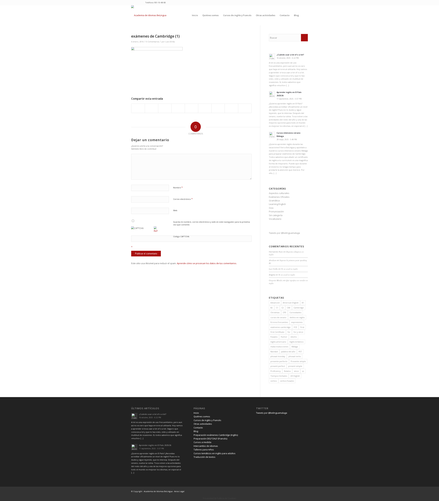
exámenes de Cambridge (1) (155, 36)
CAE (288, 307)
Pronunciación (276, 211)
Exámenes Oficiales (279, 196)
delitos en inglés (297, 317)
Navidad (274, 351)
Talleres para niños (204, 449)
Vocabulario (275, 218)
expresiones (296, 322)
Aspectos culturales (279, 193)
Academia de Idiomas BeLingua (158, 491)
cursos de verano (278, 317)
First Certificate (277, 332)
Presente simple (298, 361)
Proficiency (275, 371)
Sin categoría (275, 215)
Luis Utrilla (170, 41)
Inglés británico (296, 341)
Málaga (295, 346)
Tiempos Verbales (278, 376)
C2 (282, 307)
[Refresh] (156, 230)
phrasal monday (277, 356)
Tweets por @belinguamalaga (284, 232)
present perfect (277, 366)
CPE (284, 312)
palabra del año (288, 351)
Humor (284, 336)
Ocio (271, 207)
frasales (273, 336)
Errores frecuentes (279, 322)
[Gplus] (142, 2)
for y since (298, 332)
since (296, 371)
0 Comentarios (152, 41)
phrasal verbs (294, 356)
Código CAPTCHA (181, 236)
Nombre (178, 187)
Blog (196, 431)
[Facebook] (137, 2)
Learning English (277, 204)
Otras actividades (203, 423)
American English (291, 302)
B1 (303, 302)
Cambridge (299, 307)
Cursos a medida (202, 442)
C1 (277, 307)
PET (300, 351)
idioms (293, 336)
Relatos (287, 371)
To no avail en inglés (289, 269)
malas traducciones (279, 346)
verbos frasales (287, 381)
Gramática (274, 200)
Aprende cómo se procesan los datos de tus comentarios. (207, 263)
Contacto (198, 427)
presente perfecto (278, 361)
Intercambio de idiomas (206, 445)
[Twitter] (132, 2)
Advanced (275, 302)
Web (175, 210)
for (289, 332)
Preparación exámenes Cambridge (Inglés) (216, 435)
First (302, 327)
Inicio (196, 412)
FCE (295, 327)
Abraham (272, 260)
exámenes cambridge (280, 327)
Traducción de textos (204, 456)
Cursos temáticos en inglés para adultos (214, 453)
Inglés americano (278, 341)
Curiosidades (295, 312)
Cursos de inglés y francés (207, 420)
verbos (273, 381)
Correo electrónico (183, 199)
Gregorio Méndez (276, 280)
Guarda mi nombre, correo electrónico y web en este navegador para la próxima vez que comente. (211, 223)
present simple (295, 366)
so (303, 371)
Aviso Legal (179, 491)
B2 (271, 307)
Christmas (275, 312)
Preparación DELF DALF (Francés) (210, 438)
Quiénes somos (202, 416)
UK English (295, 376)
